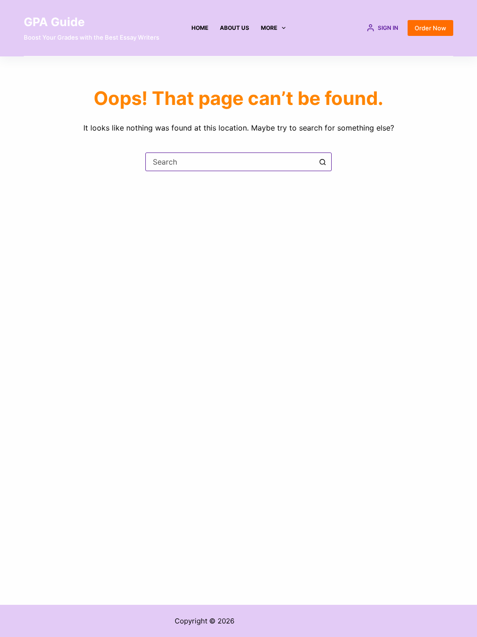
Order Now (430, 28)
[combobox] (229, 161)
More (269, 27)
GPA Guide (54, 22)
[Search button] (322, 162)
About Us (234, 27)
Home (199, 27)
